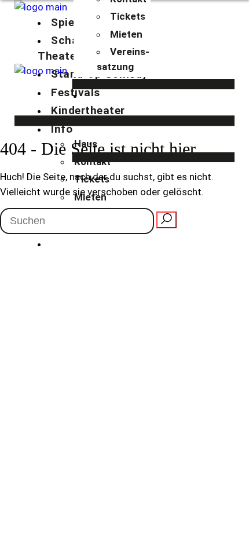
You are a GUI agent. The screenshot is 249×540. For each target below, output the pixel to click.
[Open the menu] (124, 121)
